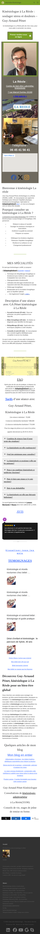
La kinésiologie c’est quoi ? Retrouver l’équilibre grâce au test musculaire (18, 901)
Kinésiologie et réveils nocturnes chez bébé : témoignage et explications (18, 868)
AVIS (20, 511)
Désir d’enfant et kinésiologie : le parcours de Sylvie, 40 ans (22, 640)
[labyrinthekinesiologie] (13, 179)
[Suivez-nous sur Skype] (32, 930)
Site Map (5, 908)
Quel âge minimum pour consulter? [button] (21, 454)
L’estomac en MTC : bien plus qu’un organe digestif (14, 875)
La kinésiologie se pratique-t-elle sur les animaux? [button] (20, 462)
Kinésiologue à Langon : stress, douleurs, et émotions (14, 897)
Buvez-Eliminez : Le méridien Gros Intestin (12, 872)
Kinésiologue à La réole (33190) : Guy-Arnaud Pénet (14, 894)
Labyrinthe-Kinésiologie (15, 921)
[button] (3, 366)
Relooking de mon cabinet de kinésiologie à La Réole (14, 848)
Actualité (5, 859)
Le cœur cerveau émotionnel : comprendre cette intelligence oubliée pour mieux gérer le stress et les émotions (20, 773)
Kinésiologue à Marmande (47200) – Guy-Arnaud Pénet (15, 899)
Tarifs (9, 399)
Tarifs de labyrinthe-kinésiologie (10, 910)
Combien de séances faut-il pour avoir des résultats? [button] (18, 440)
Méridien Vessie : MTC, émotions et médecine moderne (15, 870)
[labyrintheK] (20, 179)
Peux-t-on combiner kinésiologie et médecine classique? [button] (19, 471)
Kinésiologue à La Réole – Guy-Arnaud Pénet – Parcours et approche (18, 892)
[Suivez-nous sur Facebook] (15, 930)
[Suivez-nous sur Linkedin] (8, 930)
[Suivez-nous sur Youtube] (21, 930)
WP (14, 924)
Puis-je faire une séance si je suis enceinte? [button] (18, 480)
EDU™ (18, 204)
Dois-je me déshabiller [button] (16, 488)
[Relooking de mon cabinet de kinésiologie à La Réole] (6, 853)
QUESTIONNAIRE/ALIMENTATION (11, 905)
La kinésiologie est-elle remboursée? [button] (21, 448)
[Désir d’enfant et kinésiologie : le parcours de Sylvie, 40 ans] (11, 649)
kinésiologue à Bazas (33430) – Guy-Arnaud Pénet (14, 890)
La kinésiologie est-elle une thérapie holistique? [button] (20, 496)
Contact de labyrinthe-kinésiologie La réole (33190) (14, 888)
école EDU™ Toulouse (24, 270)
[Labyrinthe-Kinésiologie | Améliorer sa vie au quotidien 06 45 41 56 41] (2, 2)
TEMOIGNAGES (20, 560)
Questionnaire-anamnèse (8, 903)
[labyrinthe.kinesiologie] (26, 179)
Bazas (14, 505)
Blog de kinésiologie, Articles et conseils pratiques (13, 886)
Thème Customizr (29, 924)
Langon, (29, 502)
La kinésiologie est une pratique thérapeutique (14, 217)
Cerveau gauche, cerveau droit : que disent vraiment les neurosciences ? (18, 866)
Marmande (6, 505)
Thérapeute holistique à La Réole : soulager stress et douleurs (16, 912)
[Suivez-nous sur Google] (27, 930)
